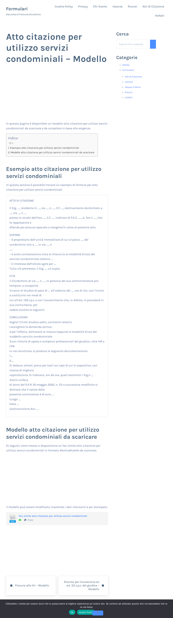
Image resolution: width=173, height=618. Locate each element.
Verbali (128, 97)
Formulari (17, 8)
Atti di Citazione (133, 76)
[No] (97, 613)
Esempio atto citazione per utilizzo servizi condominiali (44, 147)
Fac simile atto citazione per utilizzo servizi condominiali (53, 516)
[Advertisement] (57, 95)
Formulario (128, 70)
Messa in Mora (133, 87)
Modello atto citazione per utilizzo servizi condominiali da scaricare (52, 152)
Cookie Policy (86, 612)
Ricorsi (128, 92)
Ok (72, 612)
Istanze (129, 81)
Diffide (125, 65)
